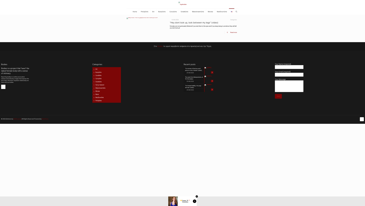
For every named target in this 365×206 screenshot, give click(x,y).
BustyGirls (99, 72)
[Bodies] (183, 4)
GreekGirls (99, 81)
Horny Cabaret (100, 85)
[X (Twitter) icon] (345, 119)
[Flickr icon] (351, 119)
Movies (98, 91)
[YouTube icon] (349, 119)
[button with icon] (3, 87)
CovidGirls (98, 75)
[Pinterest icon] (353, 119)
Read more (233, 32)
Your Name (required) (283, 64)
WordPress (45, 119)
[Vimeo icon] (347, 119)
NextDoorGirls (100, 97)
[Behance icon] (357, 119)
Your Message (280, 79)
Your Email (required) (283, 72)
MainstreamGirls (100, 88)
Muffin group (17, 119)
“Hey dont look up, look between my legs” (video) (194, 22)
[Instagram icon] (355, 119)
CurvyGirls (99, 78)
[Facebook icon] (343, 119)
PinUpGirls (99, 100)
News (97, 94)
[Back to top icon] (362, 119)
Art (96, 69)
